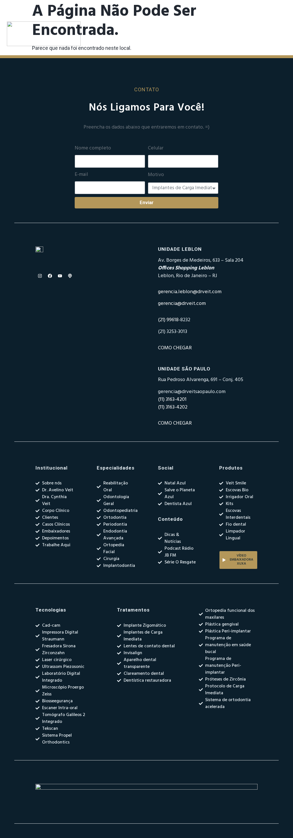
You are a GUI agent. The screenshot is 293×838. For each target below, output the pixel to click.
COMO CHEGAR (175, 348)
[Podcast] (70, 276)
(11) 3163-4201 (172, 399)
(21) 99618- (169, 320)
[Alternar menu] (182, 34)
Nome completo (93, 148)
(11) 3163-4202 (172, 407)
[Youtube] (60, 276)
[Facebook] (49, 276)
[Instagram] (39, 276)
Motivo (156, 175)
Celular (155, 148)
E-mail (81, 175)
